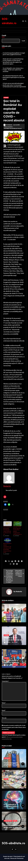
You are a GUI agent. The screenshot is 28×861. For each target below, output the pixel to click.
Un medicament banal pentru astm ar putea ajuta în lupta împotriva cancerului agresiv (14, 77)
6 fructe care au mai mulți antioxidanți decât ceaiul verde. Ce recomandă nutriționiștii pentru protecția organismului (14, 85)
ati (5, 128)
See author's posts (11, 490)
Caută (4, 35)
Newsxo (13, 858)
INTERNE (6, 97)
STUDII (5, 779)
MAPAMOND (7, 758)
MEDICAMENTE (7, 820)
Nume (4, 703)
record (20, 128)
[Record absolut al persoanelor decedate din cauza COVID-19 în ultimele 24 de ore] (7, 523)
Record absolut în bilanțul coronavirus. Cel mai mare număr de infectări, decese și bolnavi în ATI (7, 548)
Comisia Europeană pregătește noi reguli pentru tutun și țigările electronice (14, 53)
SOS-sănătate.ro (13, 843)
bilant (8, 128)
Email (4, 710)
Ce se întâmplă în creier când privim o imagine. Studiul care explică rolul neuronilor (13, 69)
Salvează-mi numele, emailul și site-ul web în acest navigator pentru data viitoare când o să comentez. (14, 727)
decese (15, 128)
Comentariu (5, 681)
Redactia (7, 486)
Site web (4, 718)
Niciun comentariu (8, 126)
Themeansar (20, 858)
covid (12, 128)
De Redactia (9, 124)
